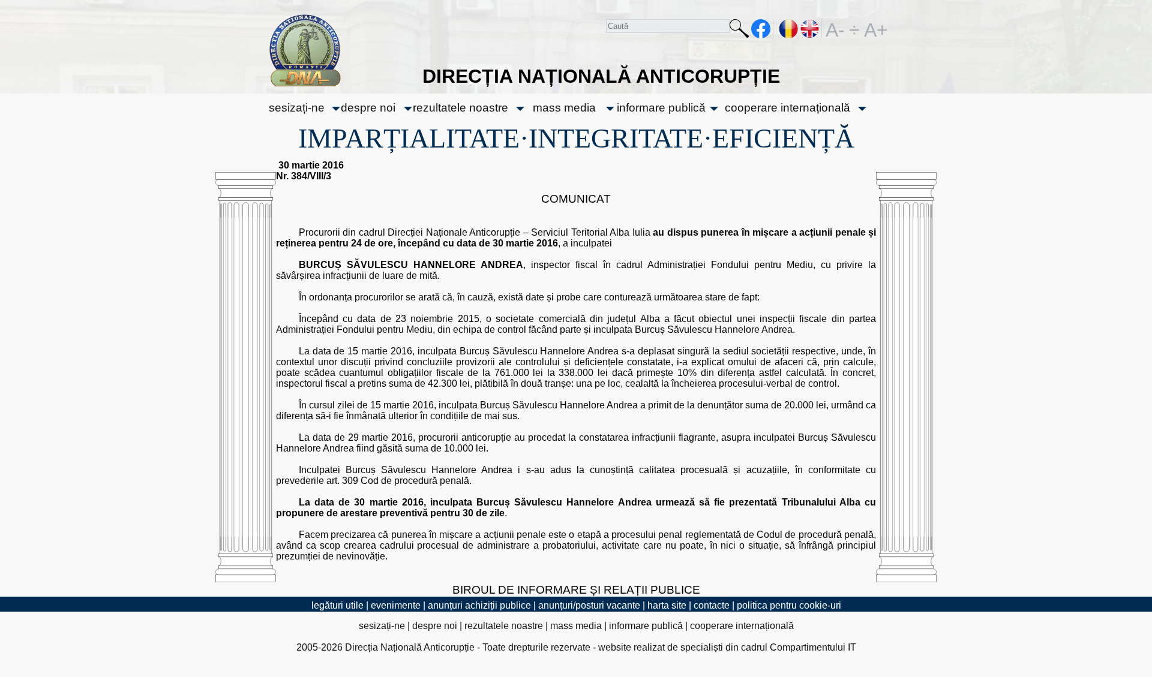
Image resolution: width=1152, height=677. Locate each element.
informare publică (661, 107)
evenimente (396, 605)
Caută (739, 31)
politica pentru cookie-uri (789, 605)
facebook (761, 28)
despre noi (368, 107)
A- (835, 28)
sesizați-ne (297, 107)
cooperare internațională (787, 107)
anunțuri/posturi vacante (589, 605)
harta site (666, 605)
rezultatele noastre (460, 107)
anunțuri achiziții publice (479, 605)
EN (810, 28)
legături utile (337, 605)
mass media (564, 107)
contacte (712, 605)
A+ (873, 28)
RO (789, 28)
